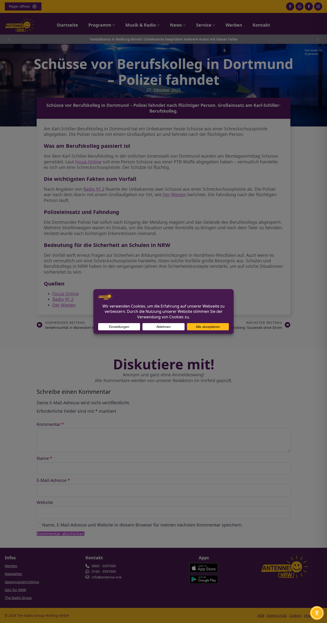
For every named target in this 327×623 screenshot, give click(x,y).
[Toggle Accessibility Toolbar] (316, 612)
